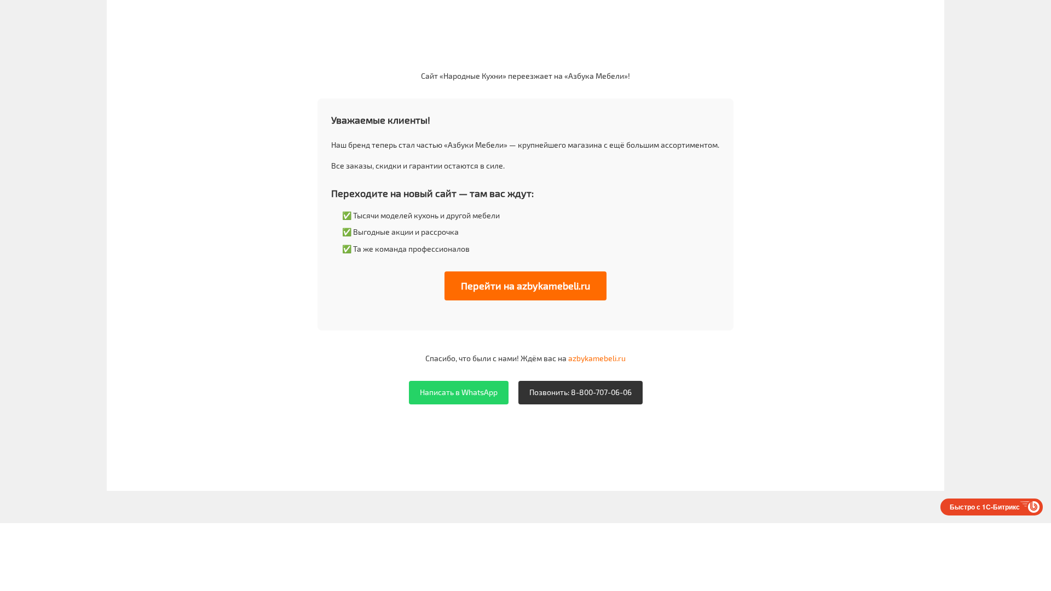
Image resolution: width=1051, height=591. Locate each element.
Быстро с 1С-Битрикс (985, 507)
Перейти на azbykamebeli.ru (525, 286)
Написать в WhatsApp (459, 392)
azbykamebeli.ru (597, 358)
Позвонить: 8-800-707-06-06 (580, 392)
